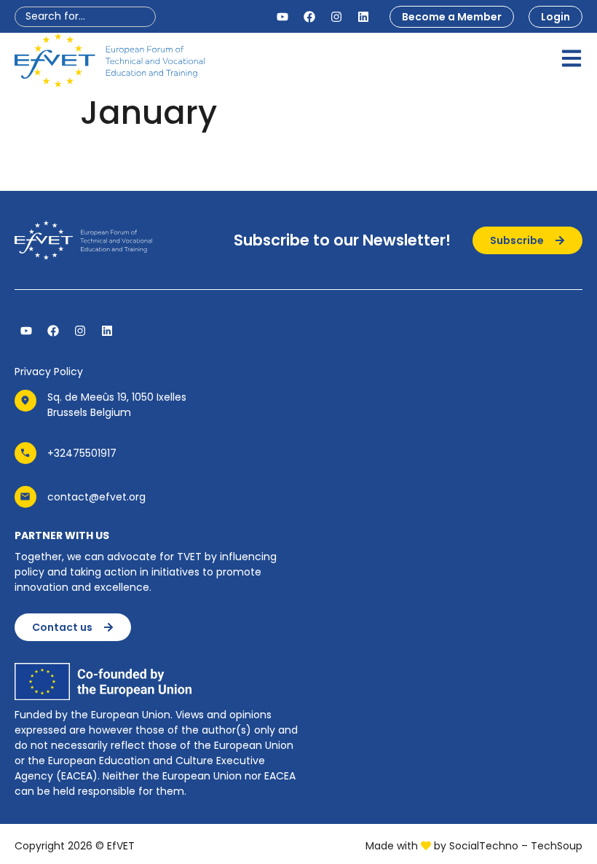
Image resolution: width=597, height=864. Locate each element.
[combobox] (85, 17)
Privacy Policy (49, 371)
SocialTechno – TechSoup (515, 846)
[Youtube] (282, 16)
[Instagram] (336, 16)
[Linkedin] (363, 16)
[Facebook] (309, 16)
